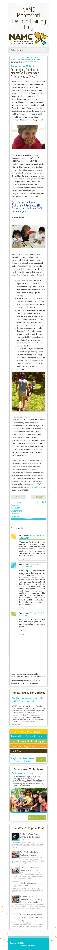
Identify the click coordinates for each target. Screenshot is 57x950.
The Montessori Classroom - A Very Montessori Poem (27, 884)
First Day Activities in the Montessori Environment (29, 853)
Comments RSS (41, 947)
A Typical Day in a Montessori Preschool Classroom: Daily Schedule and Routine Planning (27, 917)
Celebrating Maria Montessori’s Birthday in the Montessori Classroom (31, 837)
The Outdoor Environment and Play (26, 773)
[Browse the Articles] (28, 813)
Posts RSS (29, 947)
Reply (21, 559)
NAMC (27, 460)
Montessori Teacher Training (35, 487)
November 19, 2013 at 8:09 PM (30, 565)
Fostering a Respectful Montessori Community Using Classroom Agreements (31, 899)
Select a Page (17, 50)
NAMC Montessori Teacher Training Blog (28, 18)
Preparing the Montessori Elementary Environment (29, 869)
